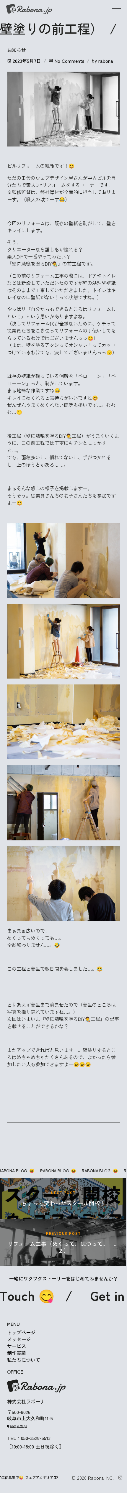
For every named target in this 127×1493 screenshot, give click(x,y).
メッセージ (19, 1339)
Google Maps (18, 1425)
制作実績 (16, 1353)
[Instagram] (120, 1477)
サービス (16, 1346)
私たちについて (23, 1360)
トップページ (21, 1332)
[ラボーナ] (29, 9)
